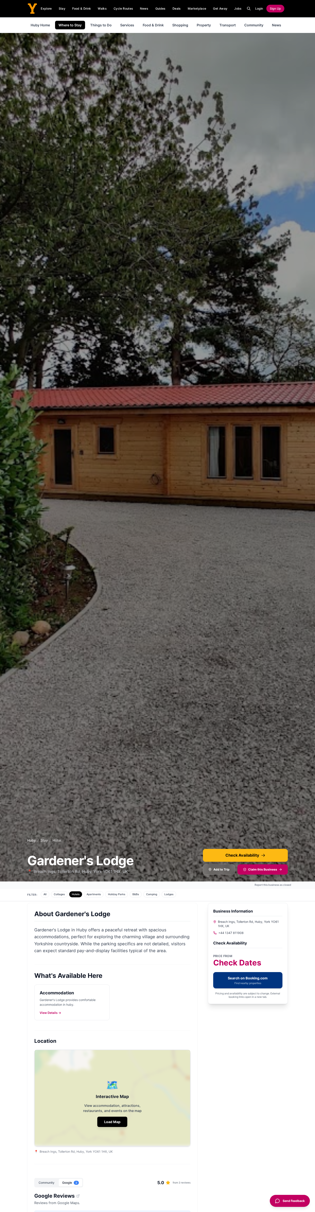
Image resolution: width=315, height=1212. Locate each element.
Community (253, 25)
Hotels (76, 894)
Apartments (94, 894)
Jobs (238, 8)
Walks (102, 8)
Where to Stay (70, 25)
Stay (62, 8)
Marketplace (197, 8)
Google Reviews (54, 1196)
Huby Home (40, 25)
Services (127, 25)
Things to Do (101, 25)
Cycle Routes (123, 8)
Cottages (59, 894)
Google (69, 1182)
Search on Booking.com (248, 980)
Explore (46, 8)
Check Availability (242, 855)
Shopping (180, 25)
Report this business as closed (273, 884)
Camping (151, 894)
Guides (160, 8)
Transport (227, 25)
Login (259, 8)
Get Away (220, 8)
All (45, 894)
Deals (176, 8)
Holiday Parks (116, 894)
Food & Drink (81, 8)
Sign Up (275, 8)
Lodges (168, 894)
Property (204, 25)
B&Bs (135, 894)
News (144, 8)
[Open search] (249, 8)
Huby (31, 840)
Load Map (112, 1122)
